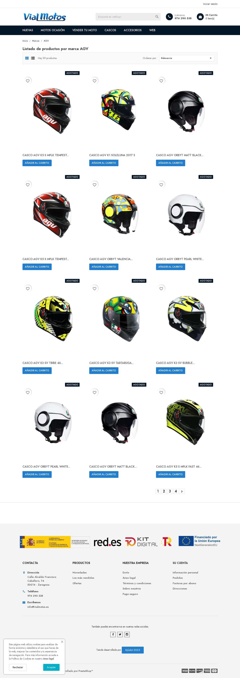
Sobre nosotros (132, 588)
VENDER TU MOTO (84, 30)
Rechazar (18, 667)
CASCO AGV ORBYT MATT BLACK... (179, 155)
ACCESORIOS (133, 30)
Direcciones (180, 588)
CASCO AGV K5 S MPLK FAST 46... (179, 467)
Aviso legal (129, 578)
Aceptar (51, 667)
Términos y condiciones (137, 583)
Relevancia (187, 58)
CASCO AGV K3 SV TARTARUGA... (111, 363)
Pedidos (178, 578)
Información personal (185, 572)
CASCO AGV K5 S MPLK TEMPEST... (45, 155)
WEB (152, 30)
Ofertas (77, 583)
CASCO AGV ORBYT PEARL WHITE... (180, 259)
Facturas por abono (184, 583)
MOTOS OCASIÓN (53, 30)
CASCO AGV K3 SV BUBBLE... (175, 363)
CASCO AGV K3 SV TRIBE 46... (42, 363)
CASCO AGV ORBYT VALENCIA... (111, 259)
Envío (126, 572)
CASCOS (110, 30)
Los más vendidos (83, 578)
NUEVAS (27, 30)
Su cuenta (180, 563)
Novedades (80, 572)
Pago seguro (130, 594)
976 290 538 (183, 18)
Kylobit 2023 (132, 650)
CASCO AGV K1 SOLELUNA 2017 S (112, 155)
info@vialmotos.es (38, 607)
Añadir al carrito (37, 163)
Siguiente (182, 491)
